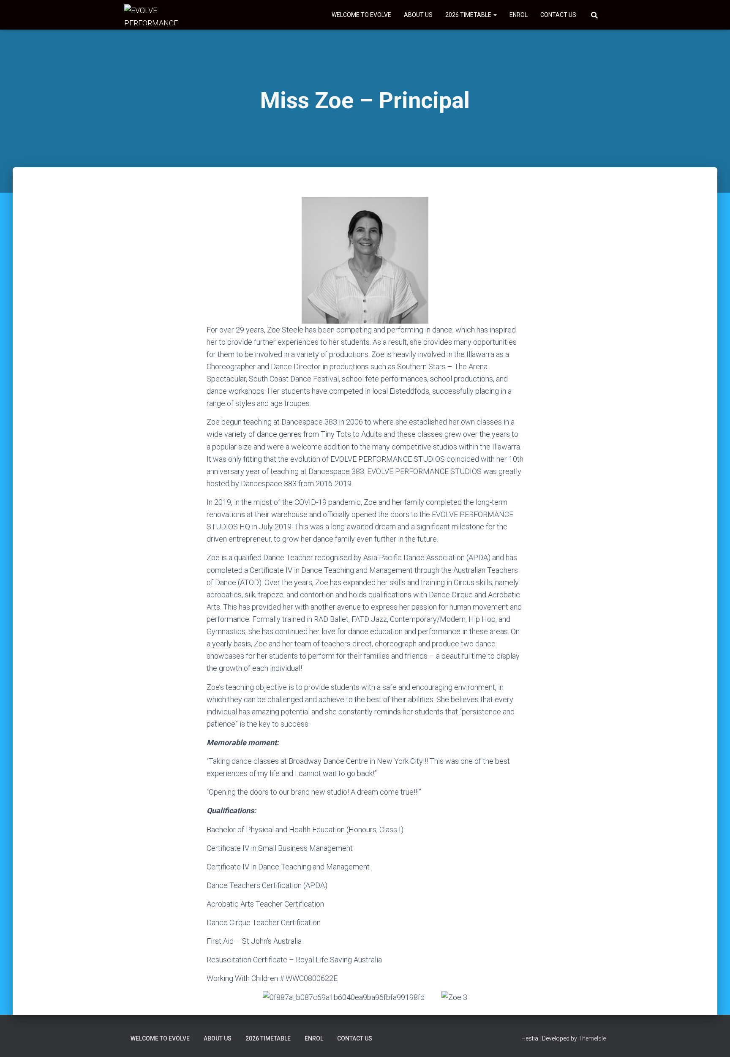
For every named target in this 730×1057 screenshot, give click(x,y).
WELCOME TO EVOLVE (361, 14)
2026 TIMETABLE (469, 14)
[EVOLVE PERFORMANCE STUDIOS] (155, 14)
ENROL (518, 14)
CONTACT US (558, 14)
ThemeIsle (592, 1038)
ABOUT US (418, 14)
